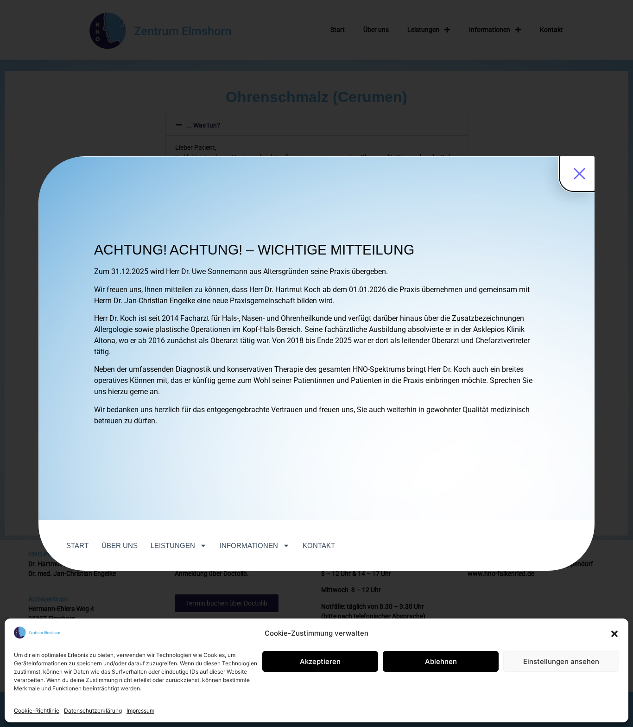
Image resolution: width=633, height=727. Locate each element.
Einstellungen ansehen (561, 661)
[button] (614, 633)
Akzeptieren (320, 661)
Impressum (140, 710)
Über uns (119, 545)
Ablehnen (441, 661)
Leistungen (173, 545)
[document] (316, 363)
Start (77, 545)
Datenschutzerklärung (93, 710)
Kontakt (319, 545)
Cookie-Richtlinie (36, 710)
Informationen (249, 545)
